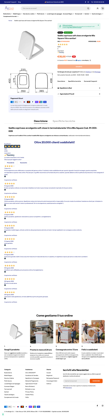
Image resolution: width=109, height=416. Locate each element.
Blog (19, 2)
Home (10, 20)
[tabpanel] (54, 131)
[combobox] (56, 8)
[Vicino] (98, 25)
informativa (68, 387)
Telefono (88, 72)
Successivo (23, 163)
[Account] (98, 8)
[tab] (41, 121)
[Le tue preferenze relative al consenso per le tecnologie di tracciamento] (3, 414)
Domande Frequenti (10, 2)
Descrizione (61, 81)
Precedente (10, 163)
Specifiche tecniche (74, 81)
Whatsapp (97, 72)
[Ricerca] (88, 8)
